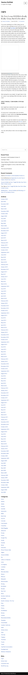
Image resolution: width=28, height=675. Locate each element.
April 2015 (3, 296)
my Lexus (12, 28)
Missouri (3, 576)
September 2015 (5, 286)
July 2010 (3, 434)
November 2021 (5, 204)
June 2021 (3, 206)
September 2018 (5, 252)
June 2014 (3, 320)
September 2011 (5, 400)
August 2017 (4, 272)
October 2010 (4, 427)
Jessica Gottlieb (6, 21)
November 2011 (5, 395)
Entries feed (4, 661)
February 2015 (4, 301)
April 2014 (3, 325)
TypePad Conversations (6, 647)
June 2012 (3, 378)
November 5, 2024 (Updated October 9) (10, 157)
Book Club (3, 516)
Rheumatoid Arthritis (6, 618)
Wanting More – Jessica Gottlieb (8, 190)
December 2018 (5, 247)
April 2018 (3, 259)
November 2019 (5, 230)
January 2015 (4, 303)
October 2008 (4, 485)
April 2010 (3, 441)
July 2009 (3, 463)
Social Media (4, 622)
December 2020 (5, 211)
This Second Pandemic (6, 168)
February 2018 (4, 264)
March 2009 (4, 473)
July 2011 (3, 405)
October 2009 (4, 456)
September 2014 (5, 313)
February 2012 (4, 388)
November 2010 (5, 424)
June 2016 (3, 279)
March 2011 (4, 414)
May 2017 (3, 274)
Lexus (2, 562)
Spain (2, 627)
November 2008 (5, 482)
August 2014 (4, 315)
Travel (2, 644)
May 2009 (3, 468)
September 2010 (5, 429)
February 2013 (4, 359)
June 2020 (3, 221)
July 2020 (3, 218)
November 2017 (5, 269)
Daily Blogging (4, 528)
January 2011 (4, 419)
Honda (2, 540)
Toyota (2, 642)
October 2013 (4, 339)
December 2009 (5, 451)
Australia (3, 508)
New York (3, 591)
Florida (2, 533)
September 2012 (5, 371)
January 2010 (4, 448)
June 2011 (3, 407)
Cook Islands (4, 523)
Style (2, 632)
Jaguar (2, 552)
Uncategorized (4, 649)
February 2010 (4, 446)
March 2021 (4, 209)
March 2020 (4, 225)
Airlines (2, 501)
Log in (2, 658)
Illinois (2, 545)
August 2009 (4, 460)
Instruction (3, 547)
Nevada (3, 588)
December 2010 (5, 422)
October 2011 (4, 398)
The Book (3, 639)
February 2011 (4, 417)
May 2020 (3, 223)
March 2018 (4, 262)
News (2, 593)
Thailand (3, 637)
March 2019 (4, 240)
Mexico (2, 574)
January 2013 (4, 361)
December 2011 (5, 393)
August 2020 (4, 216)
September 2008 (5, 487)
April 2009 (3, 470)
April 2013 (3, 354)
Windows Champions (6, 651)
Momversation (4, 581)
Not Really (3, 598)
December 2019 (5, 228)
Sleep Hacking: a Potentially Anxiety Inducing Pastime (13, 162)
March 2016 (4, 284)
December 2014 (5, 305)
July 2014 (3, 318)
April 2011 (3, 412)
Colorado (3, 521)
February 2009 (4, 475)
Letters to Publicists (5, 559)
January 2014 (4, 332)
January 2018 (4, 267)
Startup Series (4, 630)
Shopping (3, 620)
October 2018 (4, 250)
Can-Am (3, 518)
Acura (2, 499)
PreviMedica (4, 610)
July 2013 (3, 347)
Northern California (5, 596)
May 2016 (3, 281)
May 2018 (3, 257)
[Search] (25, 149)
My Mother (3, 586)
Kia (2, 557)
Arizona (3, 506)
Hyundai (3, 542)
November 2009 (5, 453)
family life (3, 530)
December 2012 (5, 364)
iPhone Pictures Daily (6, 550)
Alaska (2, 504)
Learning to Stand (5, 159)
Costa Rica (3, 525)
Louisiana (3, 567)
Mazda (2, 569)
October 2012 (4, 368)
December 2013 (5, 334)
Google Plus (4, 538)
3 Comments (21, 21)
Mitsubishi (3, 579)
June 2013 (3, 349)
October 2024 (4, 199)
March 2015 (4, 298)
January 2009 (4, 477)
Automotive (3, 511)
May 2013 (3, 351)
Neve (2, 673)
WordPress (13, 673)
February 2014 (4, 330)
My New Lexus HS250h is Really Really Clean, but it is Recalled (14, 17)
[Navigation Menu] (25, 3)
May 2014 (3, 322)
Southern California (5, 625)
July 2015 (3, 288)
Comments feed (5, 663)
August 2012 (4, 373)
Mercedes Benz (5, 572)
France (2, 535)
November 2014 (5, 308)
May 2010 (3, 439)
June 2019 (3, 235)
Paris (2, 603)
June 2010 (3, 436)
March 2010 (4, 444)
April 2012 (3, 383)
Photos (2, 608)
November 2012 (5, 366)
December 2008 (5, 480)
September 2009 (5, 458)
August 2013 (4, 344)
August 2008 (4, 490)
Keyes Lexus (10, 73)
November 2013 (5, 337)
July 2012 (3, 376)
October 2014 (4, 310)
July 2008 (3, 492)
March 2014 (4, 327)
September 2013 (5, 342)
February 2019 (4, 242)
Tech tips (3, 634)
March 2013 (4, 356)
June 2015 (3, 291)
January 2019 (4, 245)
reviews (3, 615)
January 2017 (4, 276)
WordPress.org (4, 666)
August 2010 (4, 431)
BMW (2, 513)
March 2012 (4, 385)
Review (2, 613)
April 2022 (3, 201)
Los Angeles (4, 564)
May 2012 (3, 380)
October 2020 (4, 213)
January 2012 (4, 390)
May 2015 (3, 293)
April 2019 (3, 238)
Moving (2, 584)
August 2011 (4, 402)
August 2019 (4, 233)
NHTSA (20, 121)
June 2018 (3, 255)
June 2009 (3, 465)
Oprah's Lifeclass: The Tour (7, 601)
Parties (2, 605)
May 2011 (3, 410)
